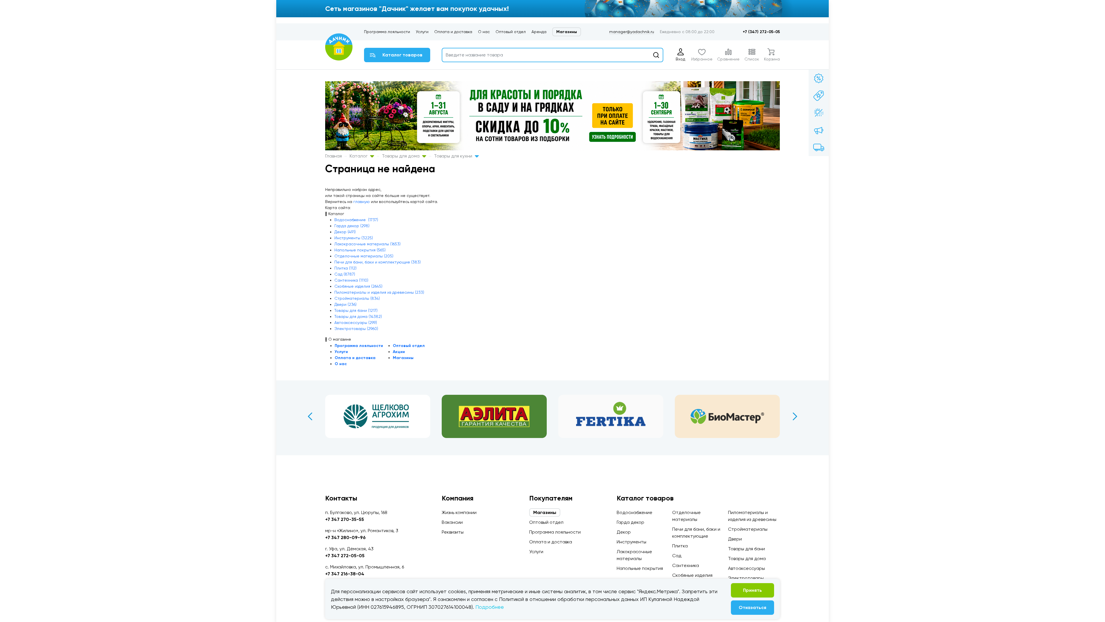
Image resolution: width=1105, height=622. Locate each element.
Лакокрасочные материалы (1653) (367, 244)
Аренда (538, 31)
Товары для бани (746, 548)
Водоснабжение (634, 512)
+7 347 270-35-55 (344, 519)
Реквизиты (453, 532)
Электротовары (746, 578)
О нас (484, 31)
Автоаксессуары (746, 568)
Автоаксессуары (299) (355, 322)
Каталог (359, 156)
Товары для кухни (453, 156)
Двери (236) (345, 304)
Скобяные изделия (692, 575)
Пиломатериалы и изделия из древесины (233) (379, 292)
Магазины (566, 31)
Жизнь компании (459, 512)
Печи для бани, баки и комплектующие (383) (377, 262)
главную (361, 201)
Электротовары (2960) (356, 328)
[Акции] (819, 78)
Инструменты (631, 542)
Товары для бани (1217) (356, 310)
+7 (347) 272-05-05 (761, 31)
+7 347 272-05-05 (345, 555)
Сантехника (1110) (351, 280)
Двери (735, 539)
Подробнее (489, 607)
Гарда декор (630, 522)
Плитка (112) (345, 268)
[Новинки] (819, 95)
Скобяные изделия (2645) (358, 286)
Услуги (422, 31)
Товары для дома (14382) (358, 316)
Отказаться (752, 607)
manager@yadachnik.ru (631, 31)
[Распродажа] (819, 130)
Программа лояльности (387, 31)
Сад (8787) (344, 274)
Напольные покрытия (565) (360, 250)
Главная (333, 156)
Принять (752, 590)
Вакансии (452, 522)
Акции (399, 351)
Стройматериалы (747, 529)
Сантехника (685, 565)
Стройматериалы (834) (357, 298)
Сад (676, 555)
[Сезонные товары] (819, 113)
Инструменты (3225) (353, 238)
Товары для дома (401, 156)
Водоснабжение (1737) (356, 219)
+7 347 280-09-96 (345, 537)
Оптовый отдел (511, 31)
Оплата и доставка (453, 31)
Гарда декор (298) (351, 225)
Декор (624, 532)
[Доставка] (819, 147)
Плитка (680, 546)
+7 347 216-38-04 (344, 574)
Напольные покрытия (640, 568)
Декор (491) (345, 232)
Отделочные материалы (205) (363, 256)
